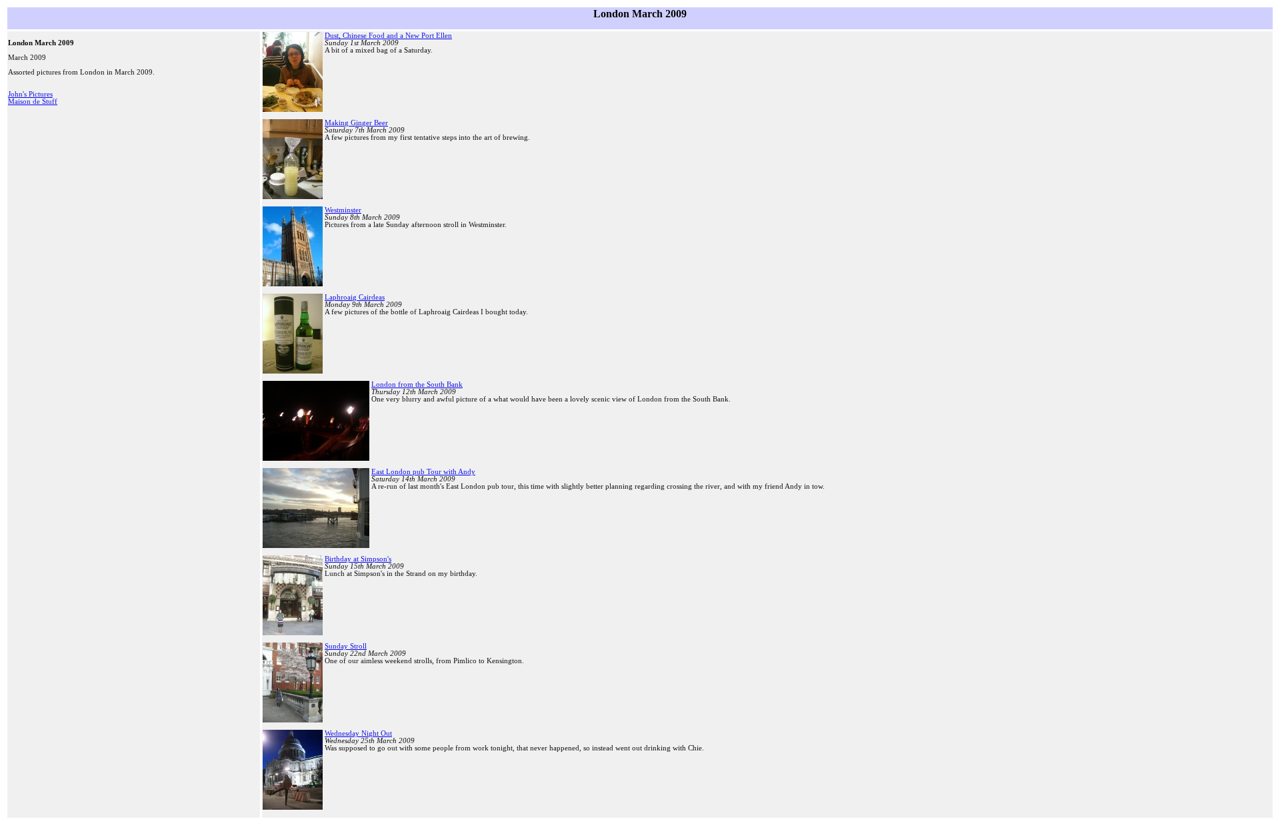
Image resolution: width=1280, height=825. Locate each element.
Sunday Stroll (346, 646)
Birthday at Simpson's (358, 559)
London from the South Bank (417, 384)
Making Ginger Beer (356, 123)
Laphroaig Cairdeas (355, 297)
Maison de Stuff (32, 101)
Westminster (343, 210)
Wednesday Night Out (358, 733)
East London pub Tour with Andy (423, 471)
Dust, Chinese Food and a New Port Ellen (388, 35)
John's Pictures (30, 94)
